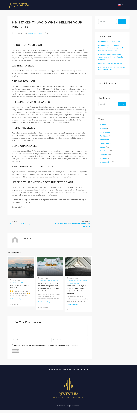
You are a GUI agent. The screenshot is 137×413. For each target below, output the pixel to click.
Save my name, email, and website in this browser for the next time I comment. (46, 345)
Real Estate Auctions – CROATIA (111, 41)
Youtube (85, 369)
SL (122, 5)
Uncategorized (106, 162)
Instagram (75, 369)
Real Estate (38, 33)
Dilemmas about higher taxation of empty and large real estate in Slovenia (112, 57)
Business (103, 128)
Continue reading (15, 299)
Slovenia (56, 280)
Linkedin (65, 369)
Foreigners (104, 136)
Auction (14, 282)
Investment (72, 280)
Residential (104, 155)
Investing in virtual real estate (110, 63)
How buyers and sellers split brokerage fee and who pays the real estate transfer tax (111, 48)
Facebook (54, 369)
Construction (105, 132)
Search (122, 21)
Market (30, 33)
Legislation (43, 280)
